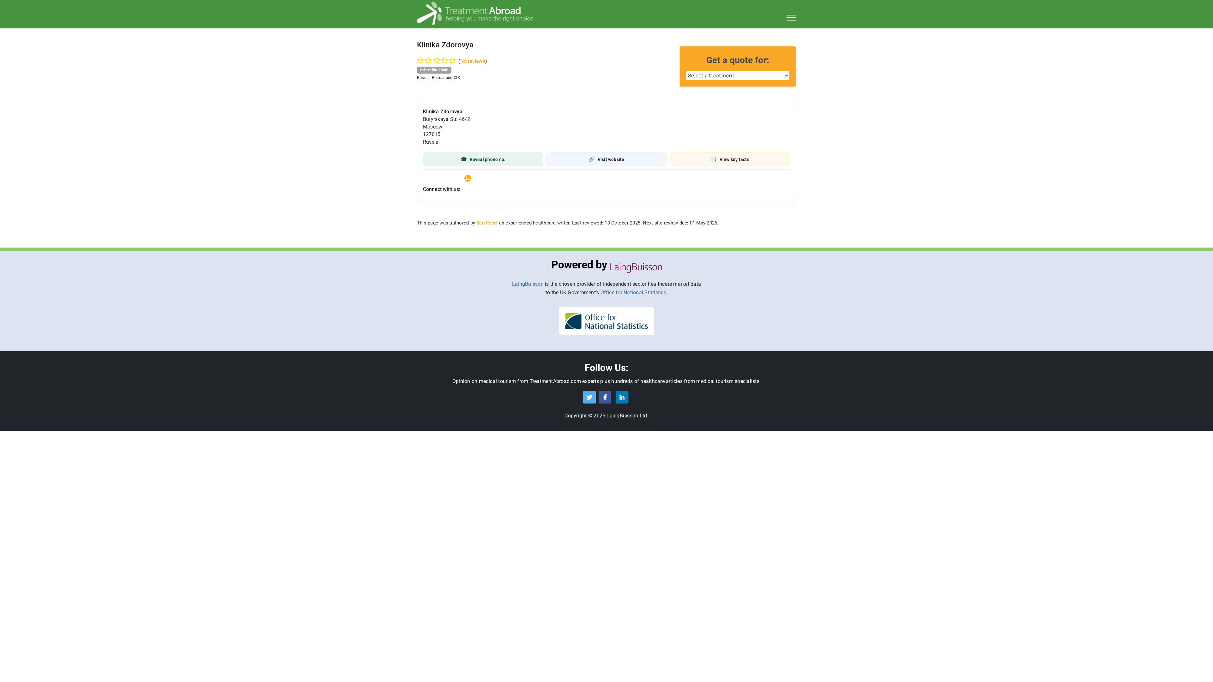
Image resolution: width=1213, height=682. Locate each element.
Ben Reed (486, 223)
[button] (483, 159)
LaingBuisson (528, 284)
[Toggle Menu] (791, 18)
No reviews (472, 61)
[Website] (467, 178)
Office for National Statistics (633, 293)
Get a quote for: (737, 60)
